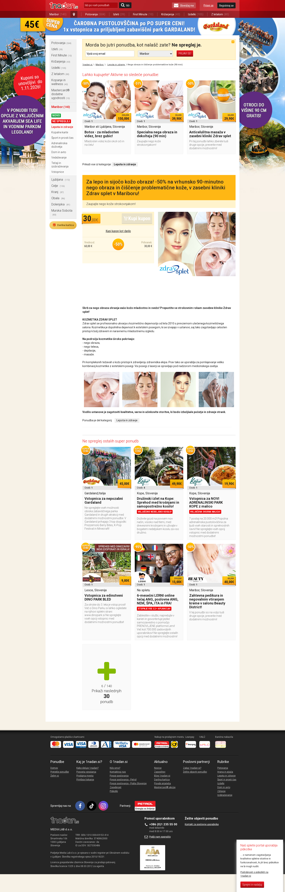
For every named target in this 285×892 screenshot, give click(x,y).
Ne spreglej (61, 121)
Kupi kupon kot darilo (118, 231)
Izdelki (195, 14)
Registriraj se (226, 5)
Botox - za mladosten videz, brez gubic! (102, 134)
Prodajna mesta (84, 775)
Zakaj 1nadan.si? (192, 768)
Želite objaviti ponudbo (195, 771)
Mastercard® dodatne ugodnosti (60, 94)
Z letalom (220, 14)
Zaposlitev (159, 771)
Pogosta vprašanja (86, 771)
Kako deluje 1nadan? (87, 768)
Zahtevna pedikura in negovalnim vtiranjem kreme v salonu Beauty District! (207, 601)
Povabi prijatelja (162, 783)
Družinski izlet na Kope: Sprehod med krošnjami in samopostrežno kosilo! (158, 502)
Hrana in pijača (225, 771)
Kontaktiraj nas (118, 771)
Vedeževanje (58, 157)
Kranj (57, 192)
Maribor (57, 14)
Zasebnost (115, 787)
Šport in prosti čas (62, 137)
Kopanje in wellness (59, 82)
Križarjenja (170, 14)
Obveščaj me (187, 5)
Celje (58, 186)
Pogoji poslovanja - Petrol (123, 779)
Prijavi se (208, 5)
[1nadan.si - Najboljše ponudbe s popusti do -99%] (63, 5)
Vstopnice (57, 171)
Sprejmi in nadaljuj (252, 884)
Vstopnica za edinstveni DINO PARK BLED (104, 597)
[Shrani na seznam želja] (126, 85)
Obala (58, 198)
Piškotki (114, 791)
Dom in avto (58, 152)
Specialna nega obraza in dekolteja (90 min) (157, 134)
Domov (54, 768)
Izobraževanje (224, 795)
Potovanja (95, 14)
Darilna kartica (63, 225)
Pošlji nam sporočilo (160, 836)
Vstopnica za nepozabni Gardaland (104, 500)
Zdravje (221, 791)
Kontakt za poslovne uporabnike (202, 824)
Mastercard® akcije (164, 787)
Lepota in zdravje (62, 126)
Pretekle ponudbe (59, 771)
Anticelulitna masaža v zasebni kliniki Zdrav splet (210, 134)
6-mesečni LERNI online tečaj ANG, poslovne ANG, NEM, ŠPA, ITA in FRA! (157, 599)
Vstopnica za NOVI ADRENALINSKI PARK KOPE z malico (206, 502)
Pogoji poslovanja (119, 775)
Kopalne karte (59, 132)
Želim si (54, 775)
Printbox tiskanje (85, 779)
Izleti (119, 14)
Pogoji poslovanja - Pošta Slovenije (128, 783)
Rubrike (223, 762)
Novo (56, 115)
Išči (128, 5)
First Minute (143, 14)
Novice (158, 768)
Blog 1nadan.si (162, 775)
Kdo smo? (115, 768)
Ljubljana (60, 179)
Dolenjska (60, 204)
